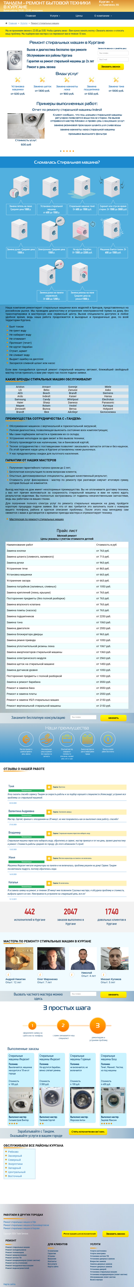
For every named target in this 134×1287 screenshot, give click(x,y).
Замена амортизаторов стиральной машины (34, 652)
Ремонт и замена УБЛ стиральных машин (33, 699)
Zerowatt (20, 408)
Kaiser (73, 396)
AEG (20, 393)
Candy (46, 399)
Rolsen (46, 405)
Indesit (46, 396)
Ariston (20, 386)
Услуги (54, 15)
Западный (14, 1168)
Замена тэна (116, 86)
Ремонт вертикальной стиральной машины (34, 705)
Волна (46, 408)
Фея (46, 412)
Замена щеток (42, 86)
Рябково (13, 1151)
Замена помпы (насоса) (21, 610)
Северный (14, 1159)
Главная (31, 15)
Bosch (46, 393)
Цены (79, 15)
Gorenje (72, 386)
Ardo (20, 396)
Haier (20, 402)
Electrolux (108, 399)
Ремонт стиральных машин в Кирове (22, 1228)
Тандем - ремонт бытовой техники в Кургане (47, 5)
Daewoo (72, 402)
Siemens (108, 393)
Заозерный (15, 1155)
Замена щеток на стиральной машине (30, 664)
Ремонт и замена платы (22, 693)
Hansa (108, 396)
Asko (108, 390)
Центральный (17, 1172)
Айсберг (73, 412)
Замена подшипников (20, 616)
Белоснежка (108, 412)
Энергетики (15, 1163)
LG (20, 390)
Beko (46, 390)
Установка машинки (17, 88)
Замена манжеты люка (67, 88)
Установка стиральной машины (52, 208)
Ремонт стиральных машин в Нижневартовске (26, 1225)
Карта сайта (9, 1284)
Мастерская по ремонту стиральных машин (36, 519)
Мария (20, 405)
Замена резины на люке (82, 292)
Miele (108, 386)
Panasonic (108, 402)
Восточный (15, 1176)
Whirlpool (72, 399)
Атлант (46, 386)
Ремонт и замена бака (21, 688)
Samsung (20, 399)
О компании (102, 15)
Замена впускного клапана (23, 604)
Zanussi (72, 390)
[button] (60, 151)
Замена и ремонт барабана (23, 682)
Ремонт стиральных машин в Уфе (20, 1221)
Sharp (46, 402)
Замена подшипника (91, 88)
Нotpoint (108, 408)
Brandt (73, 393)
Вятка (72, 408)
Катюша (108, 405)
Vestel (73, 405)
